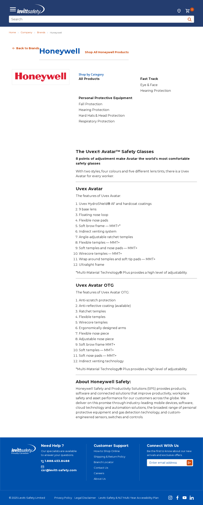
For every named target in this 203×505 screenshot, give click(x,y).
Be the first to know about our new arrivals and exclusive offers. (169, 453)
